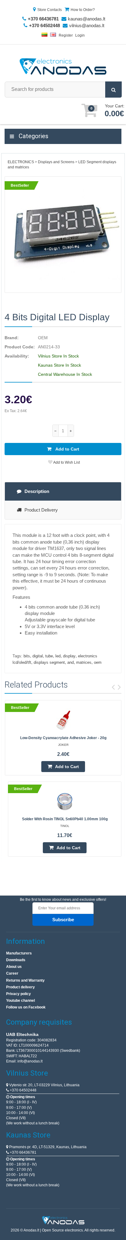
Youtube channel (20, 1000)
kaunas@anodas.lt (86, 18)
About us (14, 967)
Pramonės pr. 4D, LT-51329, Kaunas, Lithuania (47, 1147)
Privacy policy (18, 994)
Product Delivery (41, 509)
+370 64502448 (22, 1090)
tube (49, 656)
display (69, 656)
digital (37, 656)
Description (36, 491)
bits (27, 656)
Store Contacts (49, 10)
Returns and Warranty (25, 980)
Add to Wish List (66, 462)
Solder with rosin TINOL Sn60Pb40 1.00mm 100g (65, 819)
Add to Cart (66, 449)
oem (98, 662)
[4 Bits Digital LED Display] (63, 235)
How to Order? (83, 10)
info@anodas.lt (30, 1061)
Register (66, 35)
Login (80, 35)
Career (12, 973)
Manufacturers (19, 953)
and (70, 662)
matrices (83, 662)
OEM (43, 337)
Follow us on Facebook (26, 1007)
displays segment (49, 662)
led (58, 656)
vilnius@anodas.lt (86, 25)
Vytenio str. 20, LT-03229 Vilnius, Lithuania (44, 1085)
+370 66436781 (22, 1152)
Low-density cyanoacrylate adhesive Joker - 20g (63, 738)
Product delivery (20, 987)
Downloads (15, 960)
